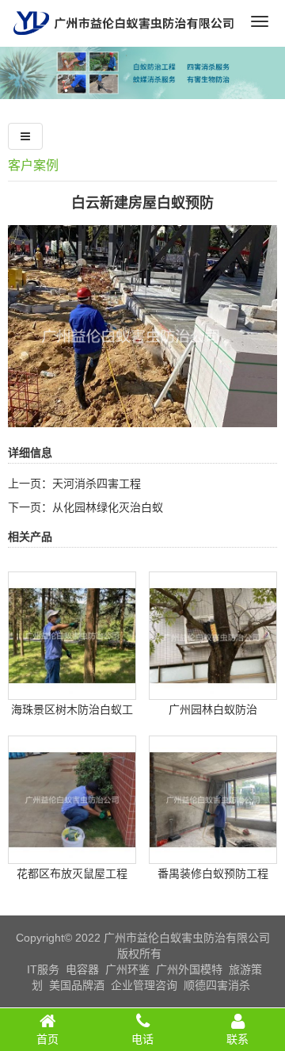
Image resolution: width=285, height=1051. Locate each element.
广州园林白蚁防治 (213, 709)
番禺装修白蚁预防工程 (213, 873)
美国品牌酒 (76, 985)
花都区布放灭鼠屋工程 (72, 873)
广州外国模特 (189, 969)
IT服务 (43, 969)
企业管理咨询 (144, 985)
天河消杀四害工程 (96, 483)
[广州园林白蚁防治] (213, 688)
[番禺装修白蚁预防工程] (213, 852)
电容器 (82, 969)
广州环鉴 (127, 969)
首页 (47, 1039)
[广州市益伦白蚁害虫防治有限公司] (123, 40)
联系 (237, 1039)
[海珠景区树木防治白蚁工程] (72, 688)
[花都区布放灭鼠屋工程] (72, 852)
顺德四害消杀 (217, 985)
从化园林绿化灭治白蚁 (107, 507)
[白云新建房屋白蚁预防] (142, 416)
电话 (142, 1039)
